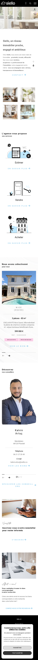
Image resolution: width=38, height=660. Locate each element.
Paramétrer (17, 648)
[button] (9, 358)
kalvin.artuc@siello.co (19, 464)
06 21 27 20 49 (19, 457)
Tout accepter (17, 653)
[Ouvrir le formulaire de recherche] (30, 3)
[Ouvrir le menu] (35, 3)
